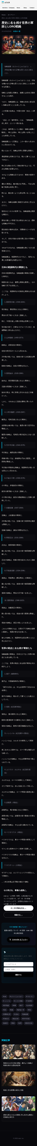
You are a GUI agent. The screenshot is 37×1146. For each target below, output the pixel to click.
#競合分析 (16, 1018)
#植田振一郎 (20, 1010)
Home (4, 15)
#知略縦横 (25, 1014)
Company (11, 7)
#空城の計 (6, 1018)
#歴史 (29, 1010)
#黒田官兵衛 (28, 1023)
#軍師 (13, 1023)
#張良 (4, 1010)
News (18, 7)
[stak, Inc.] (6, 2)
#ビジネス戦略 (18, 1001)
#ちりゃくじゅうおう (16, 996)
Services (5, 7)
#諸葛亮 (5, 1023)
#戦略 (11, 1010)
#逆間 (19, 1023)
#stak (4, 996)
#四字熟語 (6, 1005)
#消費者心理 (6, 1014)
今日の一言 (16, 31)
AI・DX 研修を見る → (18, 908)
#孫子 (21, 1005)
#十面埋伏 (29, 1001)
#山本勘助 (29, 1005)
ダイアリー (11, 15)
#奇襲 (14, 1005)
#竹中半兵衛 (25, 1018)
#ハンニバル (6, 1001)
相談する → (18, 915)
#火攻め (16, 1014)
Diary (25, 7)
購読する (18, 975)
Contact (32, 7)
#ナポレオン (29, 996)
